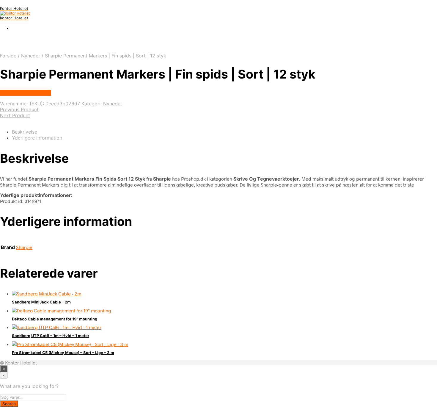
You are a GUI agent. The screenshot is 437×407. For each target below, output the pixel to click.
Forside (8, 56)
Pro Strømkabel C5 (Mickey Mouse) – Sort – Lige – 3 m (63, 352)
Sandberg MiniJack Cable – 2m (41, 302)
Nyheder (30, 56)
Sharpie (24, 247)
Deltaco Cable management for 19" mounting (54, 319)
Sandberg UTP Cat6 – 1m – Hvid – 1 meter (50, 335)
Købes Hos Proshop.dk (25, 93)
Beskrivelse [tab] (24, 132)
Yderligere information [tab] (37, 138)
